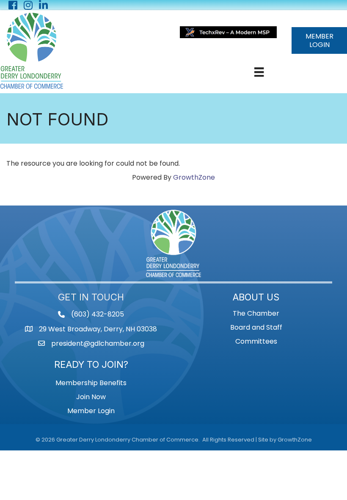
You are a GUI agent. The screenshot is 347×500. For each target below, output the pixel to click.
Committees (256, 341)
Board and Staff (256, 327)
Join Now (91, 397)
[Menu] (259, 72)
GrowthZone (194, 177)
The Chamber (256, 313)
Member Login (91, 411)
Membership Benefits (91, 383)
